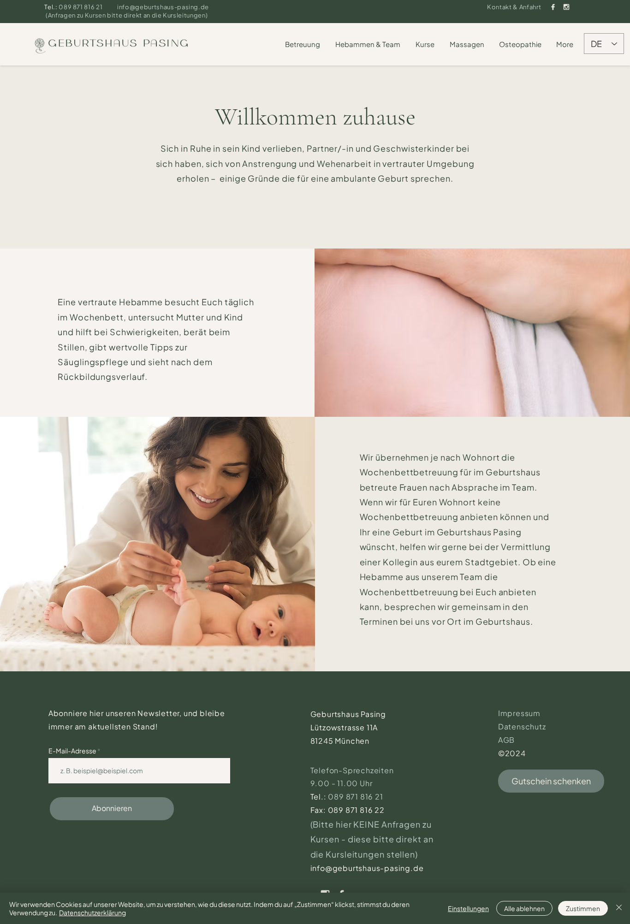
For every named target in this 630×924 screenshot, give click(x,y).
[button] (303, 44)
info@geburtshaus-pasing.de (163, 7)
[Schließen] (618, 908)
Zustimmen (583, 908)
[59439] (553, 7)
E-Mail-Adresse (72, 750)
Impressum (519, 713)
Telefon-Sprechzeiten (353, 770)
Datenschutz (522, 726)
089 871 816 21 (81, 7)
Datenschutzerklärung (92, 912)
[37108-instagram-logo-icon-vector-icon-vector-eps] (566, 7)
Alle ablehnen (524, 908)
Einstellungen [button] (468, 908)
